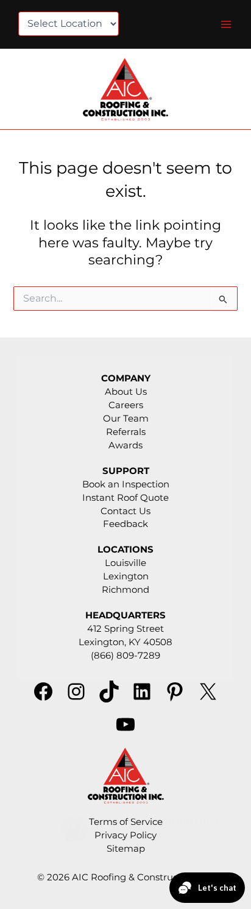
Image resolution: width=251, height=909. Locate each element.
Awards (125, 445)
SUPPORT (125, 470)
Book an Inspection (125, 484)
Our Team (126, 418)
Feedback (125, 523)
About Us (126, 391)
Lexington (126, 576)
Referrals (126, 431)
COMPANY (125, 378)
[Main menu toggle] (226, 24)
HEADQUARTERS (125, 615)
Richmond (125, 589)
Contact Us (125, 511)
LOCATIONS (125, 549)
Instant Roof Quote (125, 497)
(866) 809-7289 (125, 655)
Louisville (125, 562)
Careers (125, 405)
